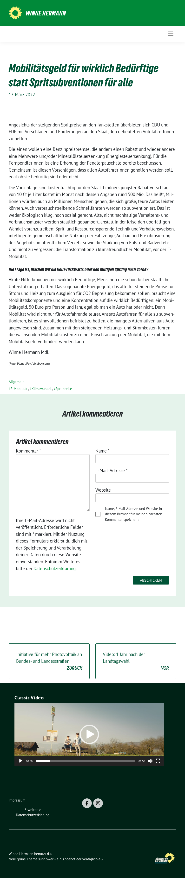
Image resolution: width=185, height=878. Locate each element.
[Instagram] (98, 803)
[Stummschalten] (150, 761)
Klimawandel (41, 388)
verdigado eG (92, 859)
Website (103, 490)
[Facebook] (87, 803)
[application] (89, 734)
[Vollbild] (158, 761)
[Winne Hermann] (15, 12)
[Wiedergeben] (20, 761)
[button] (89, 734)
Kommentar (28, 451)
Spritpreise (63, 388)
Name (102, 451)
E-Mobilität (19, 388)
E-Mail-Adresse (111, 470)
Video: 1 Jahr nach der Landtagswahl (136, 661)
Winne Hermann (46, 13)
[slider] (85, 761)
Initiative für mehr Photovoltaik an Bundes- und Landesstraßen (49, 661)
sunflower (45, 859)
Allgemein (16, 381)
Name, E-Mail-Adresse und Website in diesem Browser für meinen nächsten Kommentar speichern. (133, 514)
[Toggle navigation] (170, 34)
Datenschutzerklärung (54, 568)
